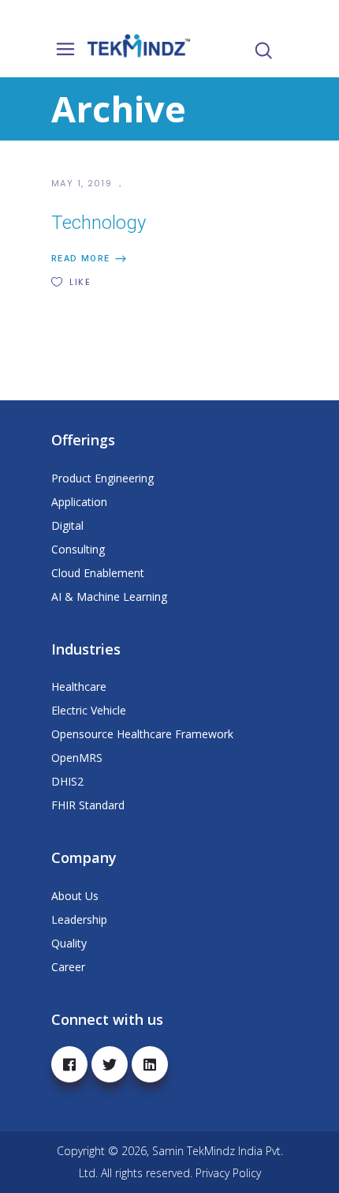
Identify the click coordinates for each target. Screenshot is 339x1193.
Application (79, 501)
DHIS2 (67, 781)
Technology (98, 223)
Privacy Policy (228, 1172)
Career (68, 966)
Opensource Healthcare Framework (142, 733)
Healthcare (78, 686)
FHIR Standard (88, 804)
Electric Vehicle (88, 710)
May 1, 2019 (83, 183)
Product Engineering (102, 478)
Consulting (78, 549)
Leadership (79, 919)
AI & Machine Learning (109, 596)
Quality (69, 943)
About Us (75, 895)
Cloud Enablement (97, 572)
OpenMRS (76, 757)
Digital (67, 525)
